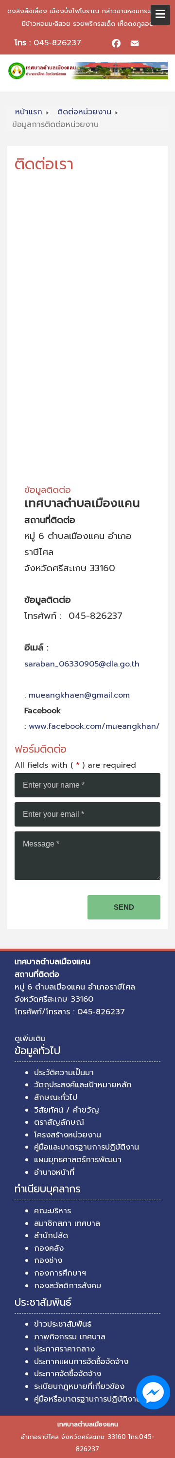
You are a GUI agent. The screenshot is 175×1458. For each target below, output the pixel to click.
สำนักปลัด (51, 1236)
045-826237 (57, 43)
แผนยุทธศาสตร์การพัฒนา (78, 1160)
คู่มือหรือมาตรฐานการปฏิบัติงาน (87, 1399)
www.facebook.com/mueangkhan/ (94, 726)
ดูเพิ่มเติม (30, 1038)
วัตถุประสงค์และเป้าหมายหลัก (83, 1085)
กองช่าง (48, 1260)
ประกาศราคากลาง (64, 1349)
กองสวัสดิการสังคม (67, 1286)
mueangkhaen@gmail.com (79, 695)
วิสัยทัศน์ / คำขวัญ (66, 1110)
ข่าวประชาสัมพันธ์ (62, 1324)
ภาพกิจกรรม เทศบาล (69, 1337)
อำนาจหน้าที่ (54, 1172)
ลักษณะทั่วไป (55, 1097)
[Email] (134, 43)
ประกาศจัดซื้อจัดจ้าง (67, 1374)
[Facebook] (116, 43)
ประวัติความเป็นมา (64, 1073)
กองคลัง (49, 1248)
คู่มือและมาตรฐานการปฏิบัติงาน (86, 1147)
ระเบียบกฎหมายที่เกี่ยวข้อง (79, 1386)
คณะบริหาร (52, 1211)
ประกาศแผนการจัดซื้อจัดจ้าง (81, 1362)
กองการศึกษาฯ (60, 1273)
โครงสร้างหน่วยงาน (67, 1135)
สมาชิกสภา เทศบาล (67, 1223)
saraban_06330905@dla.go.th (82, 664)
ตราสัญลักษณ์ (59, 1122)
